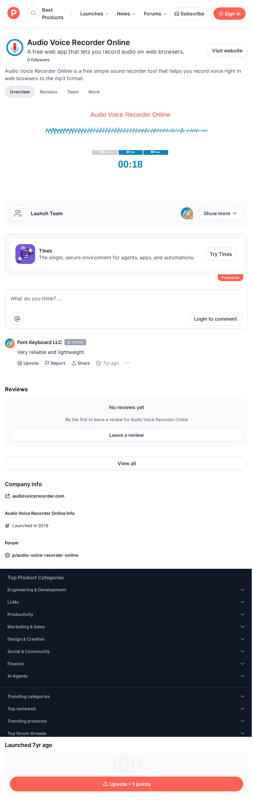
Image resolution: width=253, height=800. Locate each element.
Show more (217, 213)
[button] (94, 91)
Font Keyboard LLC (39, 342)
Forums (152, 13)
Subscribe (192, 13)
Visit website (227, 50)
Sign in (233, 13)
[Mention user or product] (17, 319)
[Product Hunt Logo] (13, 13)
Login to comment (215, 319)
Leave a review (126, 435)
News (123, 13)
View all (127, 463)
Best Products (53, 13)
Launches (91, 13)
